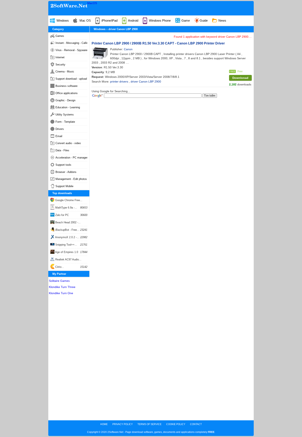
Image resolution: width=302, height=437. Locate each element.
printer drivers (119, 81)
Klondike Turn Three (62, 287)
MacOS (92, 3)
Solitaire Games (59, 280)
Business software (66, 85)
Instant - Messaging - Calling (71, 42)
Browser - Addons (65, 172)
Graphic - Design (65, 100)
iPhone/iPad (109, 20)
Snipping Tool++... (65, 244)
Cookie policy (175, 424)
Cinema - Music (64, 71)
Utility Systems (64, 114)
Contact (196, 424)
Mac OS (85, 20)
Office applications (66, 93)
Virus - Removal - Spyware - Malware (71, 50)
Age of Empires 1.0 (66, 252)
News (222, 20)
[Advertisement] (68, 358)
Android (132, 20)
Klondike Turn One (61, 293)
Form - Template (65, 121)
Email (58, 136)
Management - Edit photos (71, 179)
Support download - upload (71, 78)
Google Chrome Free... (68, 200)
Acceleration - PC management (71, 157)
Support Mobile (64, 186)
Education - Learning (67, 107)
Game (185, 20)
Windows (62, 20)
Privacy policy (122, 424)
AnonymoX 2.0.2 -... (66, 237)
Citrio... (59, 266)
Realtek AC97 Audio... (67, 259)
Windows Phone (159, 20)
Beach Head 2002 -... (67, 222)
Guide (204, 20)
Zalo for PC (61, 215)
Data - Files (62, 150)
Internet (60, 57)
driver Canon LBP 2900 (123, 29)
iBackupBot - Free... (66, 229)
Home (104, 424)
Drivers (59, 129)
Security (60, 64)
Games (59, 35)
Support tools (63, 164)
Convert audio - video (68, 143)
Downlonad (240, 77)
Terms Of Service (149, 424)
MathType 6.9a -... (65, 207)
